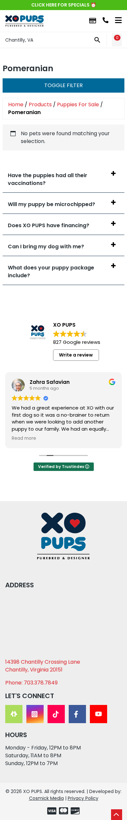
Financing (92, 21)
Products (40, 104)
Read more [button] (24, 438)
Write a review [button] (76, 355)
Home (15, 104)
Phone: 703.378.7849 (31, 682)
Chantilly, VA (19, 40)
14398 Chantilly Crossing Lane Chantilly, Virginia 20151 (42, 665)
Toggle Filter (63, 85)
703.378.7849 (105, 20)
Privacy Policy (83, 798)
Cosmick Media (46, 798)
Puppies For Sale (78, 104)
